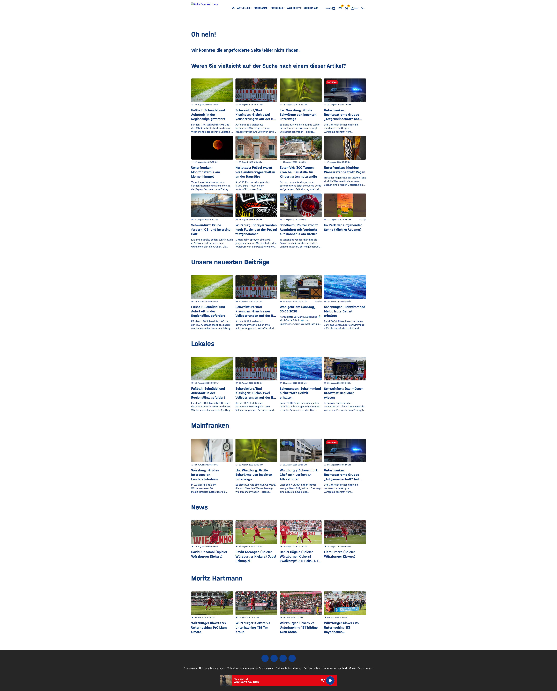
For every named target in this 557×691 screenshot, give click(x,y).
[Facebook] (265, 658)
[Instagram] (274, 658)
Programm (260, 8)
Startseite (233, 8)
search (362, 8)
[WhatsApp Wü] (292, 658)
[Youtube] (283, 658)
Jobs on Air (311, 8)
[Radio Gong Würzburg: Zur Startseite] (204, 8)
